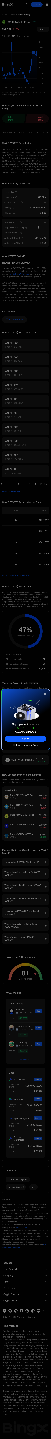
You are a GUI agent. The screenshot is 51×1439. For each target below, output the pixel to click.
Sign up (25, 738)
